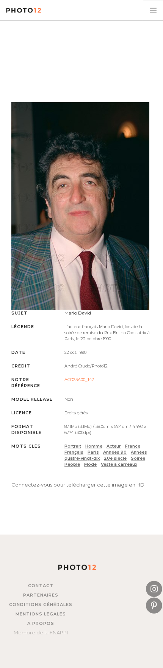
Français (73, 452)
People (72, 464)
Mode (90, 464)
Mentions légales (41, 614)
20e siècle (115, 458)
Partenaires (40, 595)
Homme (93, 446)
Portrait (72, 446)
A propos (40, 623)
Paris (93, 452)
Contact (40, 585)
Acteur (114, 446)
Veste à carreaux (119, 464)
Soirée (138, 458)
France (132, 446)
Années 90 (115, 452)
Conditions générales (40, 604)
